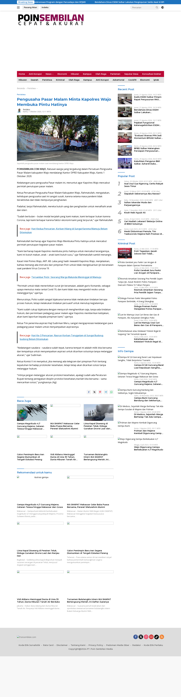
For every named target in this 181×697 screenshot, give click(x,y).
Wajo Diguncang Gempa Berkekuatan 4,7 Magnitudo (148, 448)
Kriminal (60, 80)
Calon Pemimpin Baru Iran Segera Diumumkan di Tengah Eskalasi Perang (30, 457)
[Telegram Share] (106, 392)
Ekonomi (62, 74)
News (48, 74)
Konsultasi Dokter (151, 74)
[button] (157, 7)
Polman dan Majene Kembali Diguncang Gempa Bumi (148, 432)
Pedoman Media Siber (117, 645)
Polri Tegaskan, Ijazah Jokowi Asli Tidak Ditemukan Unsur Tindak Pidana (147, 252)
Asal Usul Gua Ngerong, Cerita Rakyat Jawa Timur (143, 184)
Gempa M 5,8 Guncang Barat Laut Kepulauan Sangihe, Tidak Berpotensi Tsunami (149, 366)
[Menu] (19, 7)
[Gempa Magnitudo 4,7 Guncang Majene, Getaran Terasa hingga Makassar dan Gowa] (32, 412)
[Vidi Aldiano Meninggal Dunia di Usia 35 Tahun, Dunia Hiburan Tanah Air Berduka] (65, 443)
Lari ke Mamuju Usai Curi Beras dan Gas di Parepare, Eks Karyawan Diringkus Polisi (148, 324)
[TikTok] (156, 637)
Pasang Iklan (30, 7)
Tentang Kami (78, 645)
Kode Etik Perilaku (153, 645)
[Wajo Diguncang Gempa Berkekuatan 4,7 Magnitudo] (141, 441)
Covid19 (132, 80)
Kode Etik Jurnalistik (29, 645)
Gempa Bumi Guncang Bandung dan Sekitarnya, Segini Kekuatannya (147, 399)
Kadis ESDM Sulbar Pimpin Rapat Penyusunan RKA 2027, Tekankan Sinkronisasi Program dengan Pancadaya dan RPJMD (147, 98)
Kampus (87, 74)
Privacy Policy (96, 645)
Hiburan (75, 74)
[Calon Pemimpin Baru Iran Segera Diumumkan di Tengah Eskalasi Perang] (32, 443)
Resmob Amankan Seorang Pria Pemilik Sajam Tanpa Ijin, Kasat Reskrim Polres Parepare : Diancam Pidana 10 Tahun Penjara (148, 291)
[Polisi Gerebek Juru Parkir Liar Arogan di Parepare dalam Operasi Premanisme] (141, 264)
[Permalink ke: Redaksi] (19, 110)
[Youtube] (151, 637)
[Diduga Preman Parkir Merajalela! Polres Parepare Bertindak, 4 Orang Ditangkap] (141, 300)
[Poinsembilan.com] (50, 19)
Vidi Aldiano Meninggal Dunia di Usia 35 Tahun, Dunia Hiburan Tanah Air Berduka (63, 457)
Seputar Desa (131, 74)
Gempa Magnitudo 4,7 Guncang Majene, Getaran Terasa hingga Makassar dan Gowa (30, 426)
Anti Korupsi (35, 74)
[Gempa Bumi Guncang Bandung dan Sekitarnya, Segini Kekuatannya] (141, 391)
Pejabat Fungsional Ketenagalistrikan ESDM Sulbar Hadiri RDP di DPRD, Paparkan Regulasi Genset (148, 123)
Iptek (156, 80)
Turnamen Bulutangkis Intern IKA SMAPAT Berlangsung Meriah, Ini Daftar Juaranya (96, 457)
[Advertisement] (90, 50)
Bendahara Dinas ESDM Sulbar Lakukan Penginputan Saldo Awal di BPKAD (111, 2)
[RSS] (162, 637)
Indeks (45, 7)
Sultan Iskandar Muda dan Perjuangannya (138, 203)
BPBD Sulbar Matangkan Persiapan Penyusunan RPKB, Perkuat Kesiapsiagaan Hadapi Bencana (147, 149)
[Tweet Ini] (94, 392)
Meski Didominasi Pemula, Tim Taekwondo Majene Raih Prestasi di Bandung (143, 232)
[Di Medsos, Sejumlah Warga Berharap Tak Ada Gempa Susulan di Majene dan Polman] (141, 408)
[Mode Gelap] (162, 7)
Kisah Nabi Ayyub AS (135, 212)
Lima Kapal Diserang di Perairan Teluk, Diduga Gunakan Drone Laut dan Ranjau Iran (97, 426)
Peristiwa (47, 80)
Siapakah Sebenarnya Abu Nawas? (142, 194)
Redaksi (26, 109)
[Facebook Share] (89, 392)
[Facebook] (135, 637)
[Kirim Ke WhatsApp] (111, 392)
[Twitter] (141, 637)
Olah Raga (100, 74)
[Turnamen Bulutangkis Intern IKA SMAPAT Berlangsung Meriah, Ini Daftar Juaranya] (99, 443)
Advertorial (118, 80)
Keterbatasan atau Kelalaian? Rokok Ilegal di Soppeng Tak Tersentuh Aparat (147, 340)
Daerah (34, 80)
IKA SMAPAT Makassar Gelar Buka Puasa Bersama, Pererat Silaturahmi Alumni (65, 426)
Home (22, 74)
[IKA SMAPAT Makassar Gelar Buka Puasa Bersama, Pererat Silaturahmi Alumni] (65, 412)
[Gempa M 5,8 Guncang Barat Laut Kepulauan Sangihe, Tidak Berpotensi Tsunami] (141, 359)
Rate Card (48, 645)
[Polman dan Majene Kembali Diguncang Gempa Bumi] (141, 424)
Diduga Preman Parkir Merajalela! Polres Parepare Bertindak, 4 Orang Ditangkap (148, 307)
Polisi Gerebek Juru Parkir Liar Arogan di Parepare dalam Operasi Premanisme (148, 271)
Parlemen (115, 74)
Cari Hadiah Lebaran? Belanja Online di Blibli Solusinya (143, 222)
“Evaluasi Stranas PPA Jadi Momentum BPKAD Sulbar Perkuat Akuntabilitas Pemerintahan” (147, 136)
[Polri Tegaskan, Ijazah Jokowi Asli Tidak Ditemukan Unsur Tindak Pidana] (125, 253)
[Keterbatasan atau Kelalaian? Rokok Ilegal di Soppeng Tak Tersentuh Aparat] (141, 333)
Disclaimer (62, 645)
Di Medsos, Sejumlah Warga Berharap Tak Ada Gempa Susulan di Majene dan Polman (148, 415)
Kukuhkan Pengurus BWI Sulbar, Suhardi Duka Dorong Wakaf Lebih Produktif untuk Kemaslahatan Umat (147, 162)
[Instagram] (146, 637)
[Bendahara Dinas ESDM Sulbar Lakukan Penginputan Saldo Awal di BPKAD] (125, 112)
